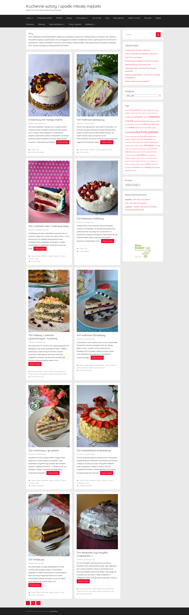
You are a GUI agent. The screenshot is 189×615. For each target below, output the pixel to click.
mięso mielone (136, 142)
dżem (151, 121)
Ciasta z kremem (89, 150)
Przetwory (30, 24)
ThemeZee (53, 611)
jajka (153, 124)
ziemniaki (128, 170)
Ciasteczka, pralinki (44, 18)
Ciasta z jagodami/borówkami (94, 365)
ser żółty (133, 161)
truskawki (136, 167)
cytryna (145, 117)
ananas (127, 110)
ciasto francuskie (146, 113)
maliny (133, 139)
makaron (128, 139)
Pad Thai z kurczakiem (133, 57)
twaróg (148, 167)
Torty (37, 150)
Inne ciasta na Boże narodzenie (99, 591)
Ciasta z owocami (95, 368)
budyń (153, 110)
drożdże (143, 121)
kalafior (137, 127)
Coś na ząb (96, 18)
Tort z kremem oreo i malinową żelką (48, 226)
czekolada (154, 116)
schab (148, 158)
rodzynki (138, 158)
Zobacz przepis (63, 142)
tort (131, 167)
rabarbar (133, 158)
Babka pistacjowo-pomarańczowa (138, 65)
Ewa (126, 203)
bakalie (131, 110)
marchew (139, 139)
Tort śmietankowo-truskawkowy (94, 450)
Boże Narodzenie (55, 24)
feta (158, 121)
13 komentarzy (84, 251)
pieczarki (150, 152)
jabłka (145, 124)
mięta (141, 142)
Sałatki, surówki (134, 18)
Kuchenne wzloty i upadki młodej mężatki (63, 6)
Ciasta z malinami (102, 150)
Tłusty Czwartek (75, 24)
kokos (149, 127)
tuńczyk (142, 167)
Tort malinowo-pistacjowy (90, 119)
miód (151, 142)
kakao (132, 127)
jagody (149, 124)
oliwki (148, 149)
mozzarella (157, 145)
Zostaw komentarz (37, 152)
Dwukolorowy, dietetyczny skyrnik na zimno (142, 61)
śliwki (137, 161)
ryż (145, 158)
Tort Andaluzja (36, 559)
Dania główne (118, 18)
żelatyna (157, 167)
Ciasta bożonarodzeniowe (57, 371)
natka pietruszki (134, 149)
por (147, 155)
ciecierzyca (154, 113)
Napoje (158, 18)
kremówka (130, 132)
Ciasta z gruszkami (42, 480)
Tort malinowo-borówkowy (91, 335)
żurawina (133, 170)
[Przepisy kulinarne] (143, 258)
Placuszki (147, 18)
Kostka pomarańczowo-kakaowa (137, 50)
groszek (133, 124)
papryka (128, 152)
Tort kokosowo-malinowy (90, 218)
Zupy (107, 18)
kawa (145, 127)
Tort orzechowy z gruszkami (43, 450)
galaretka (127, 124)
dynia (148, 121)
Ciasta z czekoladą (42, 592)
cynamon (138, 117)
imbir (140, 124)
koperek (154, 127)
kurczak (143, 136)
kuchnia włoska (129, 136)
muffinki (127, 149)
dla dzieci (137, 121)
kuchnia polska (147, 132)
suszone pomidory (134, 164)
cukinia (127, 117)
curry (132, 117)
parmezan (134, 152)
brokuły (149, 110)
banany (136, 110)
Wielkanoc (89, 24)
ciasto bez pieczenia (135, 113)
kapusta (142, 127)
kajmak (127, 127)
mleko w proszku (139, 145)
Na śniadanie (81, 18)
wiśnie (153, 167)
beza (145, 110)
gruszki (137, 124)
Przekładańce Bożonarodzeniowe (51, 374)
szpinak (147, 164)
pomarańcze (133, 155)
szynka (152, 164)
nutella (140, 149)
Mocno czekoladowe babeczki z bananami (141, 54)
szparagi (142, 164)
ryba (142, 158)
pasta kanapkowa (142, 152)
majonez (150, 136)
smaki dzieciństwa (144, 161)
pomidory (141, 155)
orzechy (153, 149)
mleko (132, 145)
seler (151, 158)
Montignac (149, 145)
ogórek (144, 149)
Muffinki (59, 18)
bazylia (142, 110)
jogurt (157, 124)
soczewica (153, 161)
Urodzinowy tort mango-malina (45, 119)
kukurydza (137, 136)
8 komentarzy (84, 152)
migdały (146, 142)
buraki (157, 110)
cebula (127, 113)
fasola (155, 121)
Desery (69, 18)
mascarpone (147, 139)
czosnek (129, 121)
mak (155, 136)
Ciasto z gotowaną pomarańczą (137, 81)
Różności (41, 24)
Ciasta (28, 18)
